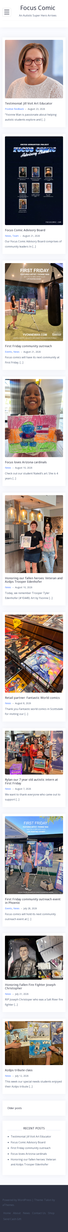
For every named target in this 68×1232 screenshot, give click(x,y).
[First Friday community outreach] (34, 302)
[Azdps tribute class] (34, 1043)
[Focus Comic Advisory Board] (34, 180)
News (8, 235)
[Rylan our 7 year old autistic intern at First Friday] (34, 752)
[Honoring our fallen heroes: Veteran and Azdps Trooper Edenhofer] (34, 534)
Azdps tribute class (19, 1070)
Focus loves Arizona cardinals (26, 462)
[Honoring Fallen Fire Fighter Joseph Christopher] (34, 957)
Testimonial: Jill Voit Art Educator (28, 103)
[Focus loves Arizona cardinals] (34, 418)
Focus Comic (37, 8)
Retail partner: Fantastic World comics (32, 698)
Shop (51, 1213)
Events (8, 351)
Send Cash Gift (12, 1219)
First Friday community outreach (28, 346)
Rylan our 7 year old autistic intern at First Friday (31, 781)
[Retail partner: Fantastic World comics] (34, 653)
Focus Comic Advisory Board (25, 230)
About (17, 1213)
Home (7, 1213)
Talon (47, 1200)
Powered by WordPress (16, 1200)
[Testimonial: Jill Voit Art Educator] (34, 69)
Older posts (14, 1108)
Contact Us (39, 1213)
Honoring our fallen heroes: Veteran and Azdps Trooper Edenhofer (34, 580)
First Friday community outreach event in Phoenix (33, 901)
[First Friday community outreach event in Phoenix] (34, 855)
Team (15, 235)
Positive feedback (14, 108)
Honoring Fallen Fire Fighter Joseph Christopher (30, 986)
